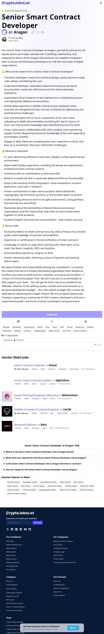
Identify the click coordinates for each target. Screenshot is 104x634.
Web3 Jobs (10, 541)
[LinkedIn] (12, 529)
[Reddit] (21, 529)
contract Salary (29, 490)
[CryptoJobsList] (16, 3)
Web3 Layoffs (11, 552)
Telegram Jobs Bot (12, 562)
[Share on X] (52, 321)
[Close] (81, 628)
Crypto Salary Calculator (15, 622)
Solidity (90, 327)
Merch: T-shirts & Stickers (15, 607)
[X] (7, 529)
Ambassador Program (14, 593)
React (55, 327)
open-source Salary (67, 490)
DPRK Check (57, 555)
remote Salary (13, 482)
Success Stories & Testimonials (64, 562)
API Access (10, 600)
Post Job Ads (57, 545)
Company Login (59, 552)
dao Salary (25, 486)
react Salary (12, 486)
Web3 (40, 327)
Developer (16, 327)
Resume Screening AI (61, 588)
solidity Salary (71, 486)
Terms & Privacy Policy (14, 610)
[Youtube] (25, 529)
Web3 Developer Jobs (14, 545)
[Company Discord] (42, 32)
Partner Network (59, 595)
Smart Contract (80, 331)
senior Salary (38, 486)
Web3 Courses (11, 559)
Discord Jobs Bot (12, 566)
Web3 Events (11, 555)
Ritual (53, 365)
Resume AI (57, 592)
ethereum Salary (87, 486)
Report (99, 345)
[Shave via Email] (85, 321)
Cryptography (40, 331)
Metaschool (69, 395)
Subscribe (37, 523)
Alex (21, 37)
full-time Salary (86, 490)
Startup (17, 331)
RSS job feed (10, 570)
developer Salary (30, 482)
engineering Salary (48, 482)
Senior (70, 327)
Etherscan (57, 581)
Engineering (29, 327)
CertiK (67, 409)
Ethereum (7, 331)
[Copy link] (18, 321)
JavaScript (80, 327)
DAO (62, 327)
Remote (6, 327)
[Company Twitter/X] (38, 32)
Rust (47, 327)
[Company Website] (33, 32)
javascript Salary (55, 486)
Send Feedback (12, 585)
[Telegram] (16, 529)
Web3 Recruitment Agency (63, 541)
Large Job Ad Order (60, 548)
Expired (52, 314)
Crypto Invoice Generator (15, 633)
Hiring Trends (58, 559)
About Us (9, 581)
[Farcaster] (29, 529)
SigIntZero (62, 380)
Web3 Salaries (11, 548)
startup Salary (13, 490)
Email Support (11, 589)
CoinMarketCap (59, 585)
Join (74, 627)
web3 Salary (65, 482)
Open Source (54, 331)
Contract (27, 331)
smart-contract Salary (16, 493)
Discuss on (14, 340)
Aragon (21, 32)
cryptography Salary (47, 490)
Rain (44, 424)
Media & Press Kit (12, 596)
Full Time (67, 331)
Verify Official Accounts (14, 603)
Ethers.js (64, 178)
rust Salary (78, 482)
